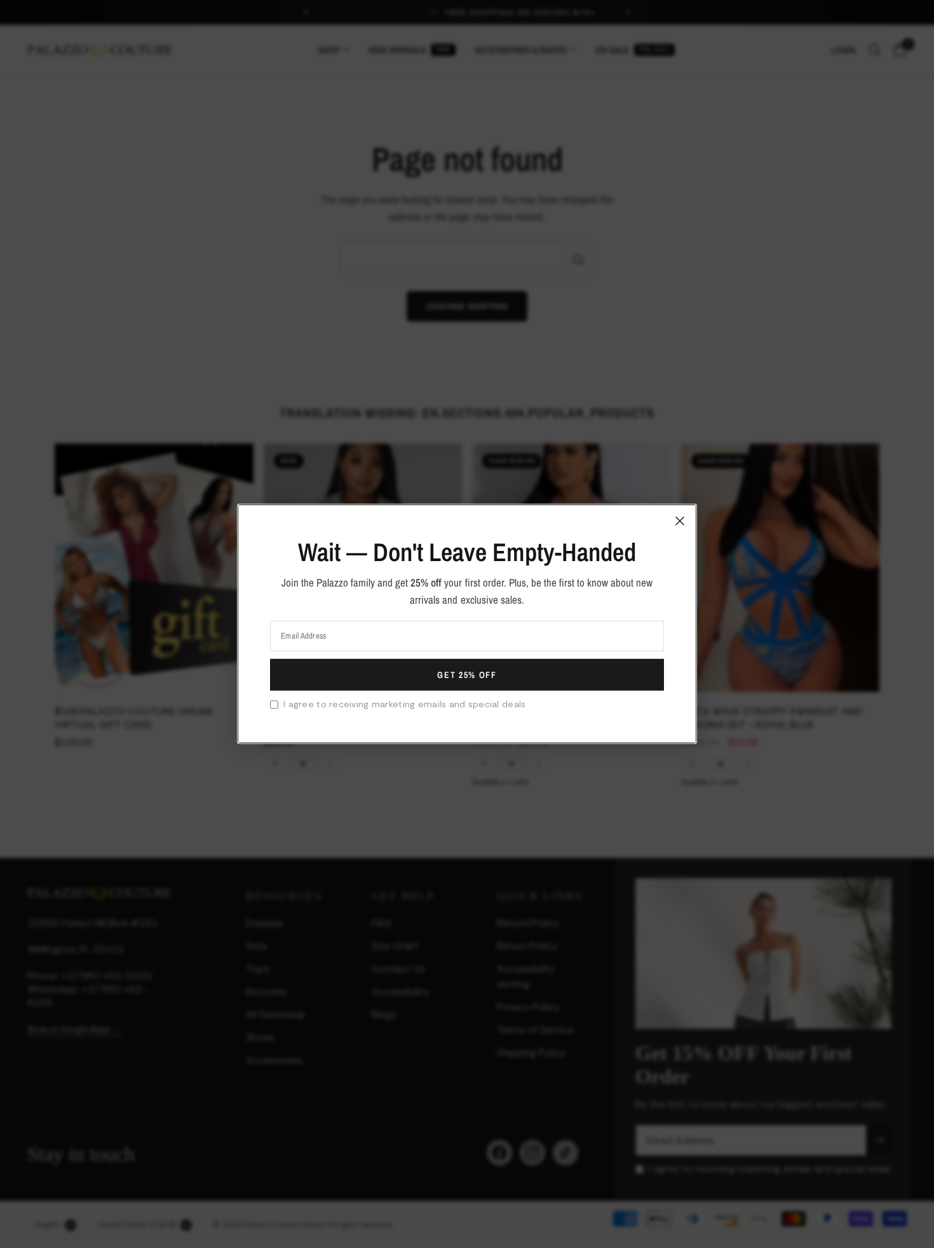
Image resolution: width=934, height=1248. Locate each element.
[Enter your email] (467, 675)
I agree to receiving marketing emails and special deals (404, 704)
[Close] (679, 521)
